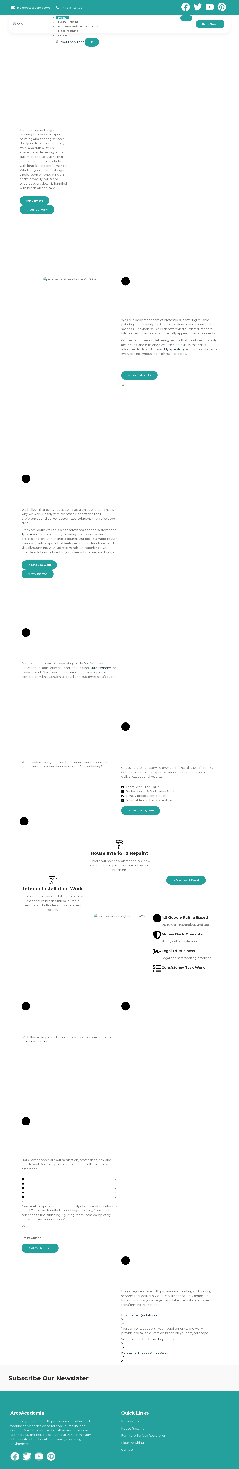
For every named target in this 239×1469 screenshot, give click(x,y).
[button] (169, 1320)
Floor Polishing (68, 30)
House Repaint (68, 22)
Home (62, 17)
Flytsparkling (174, 349)
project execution (35, 1041)
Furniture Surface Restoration (78, 26)
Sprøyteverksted (34, 534)
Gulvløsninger (100, 668)
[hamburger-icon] (186, 18)
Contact (63, 35)
